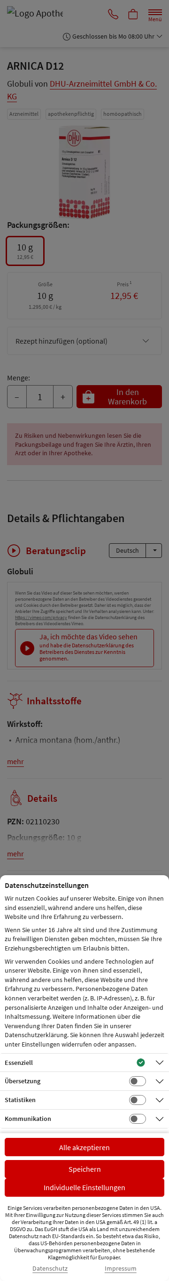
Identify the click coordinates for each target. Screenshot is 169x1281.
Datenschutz (50, 1269)
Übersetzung (22, 1081)
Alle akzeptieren (84, 1147)
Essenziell (19, 1062)
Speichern (85, 1169)
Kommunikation (28, 1118)
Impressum (121, 1269)
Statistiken (20, 1100)
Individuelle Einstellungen (84, 1187)
